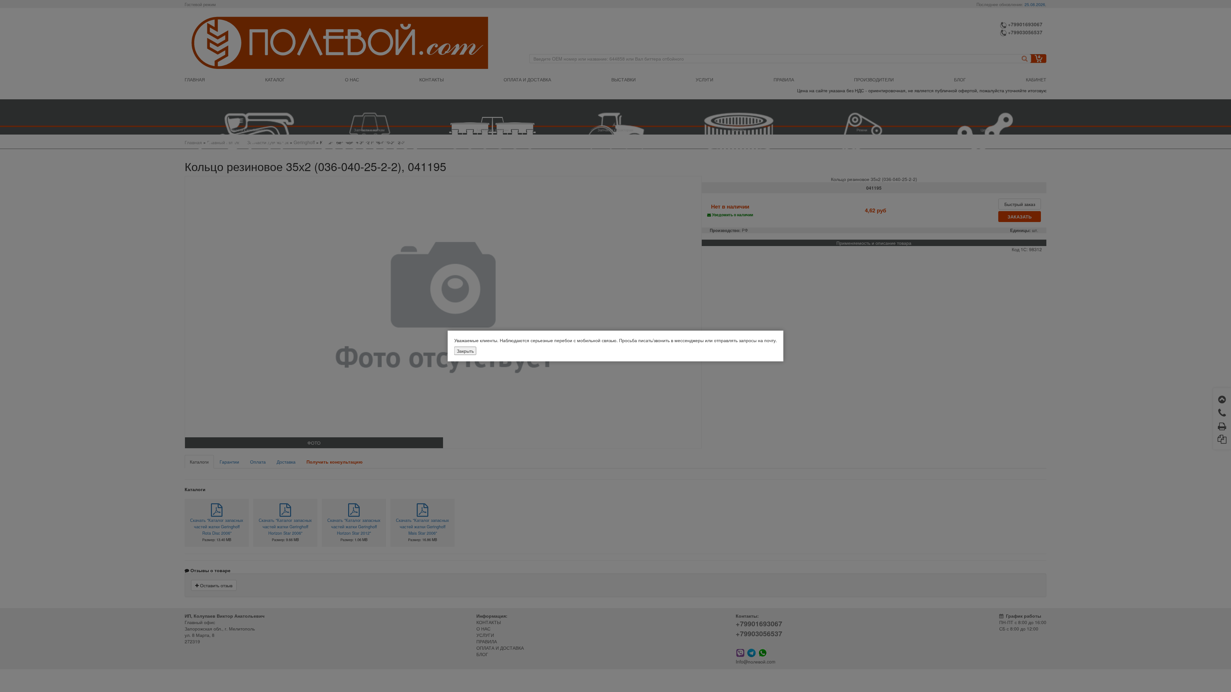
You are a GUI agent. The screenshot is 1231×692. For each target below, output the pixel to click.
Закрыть (465, 351)
